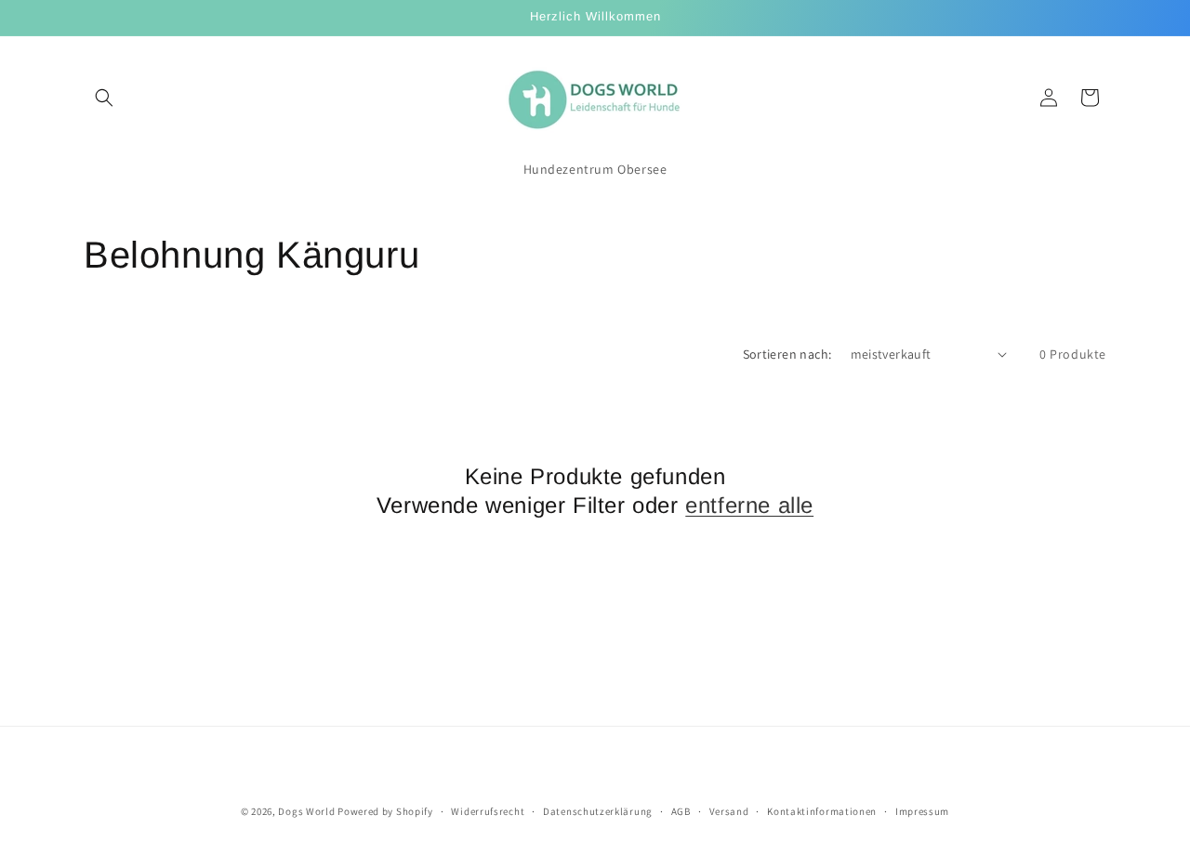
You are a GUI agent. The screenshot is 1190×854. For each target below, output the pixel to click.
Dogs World (306, 811)
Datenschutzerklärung (598, 811)
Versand (729, 811)
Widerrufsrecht (487, 811)
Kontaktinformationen (822, 811)
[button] (104, 97)
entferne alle (749, 505)
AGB (681, 811)
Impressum (922, 811)
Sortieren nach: (787, 354)
